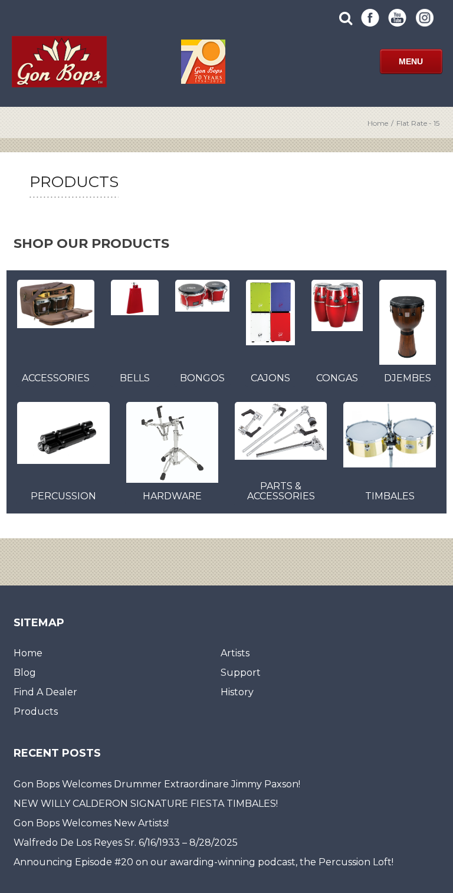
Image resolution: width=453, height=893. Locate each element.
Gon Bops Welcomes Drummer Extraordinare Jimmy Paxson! (157, 784)
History (237, 692)
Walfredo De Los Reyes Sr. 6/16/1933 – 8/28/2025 (126, 842)
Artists (235, 653)
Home (377, 123)
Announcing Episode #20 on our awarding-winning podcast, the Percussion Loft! (203, 862)
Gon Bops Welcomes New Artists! (91, 823)
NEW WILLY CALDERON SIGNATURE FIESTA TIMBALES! (146, 803)
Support (241, 672)
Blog (25, 672)
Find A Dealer (45, 692)
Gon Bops (59, 61)
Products (36, 711)
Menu (411, 61)
